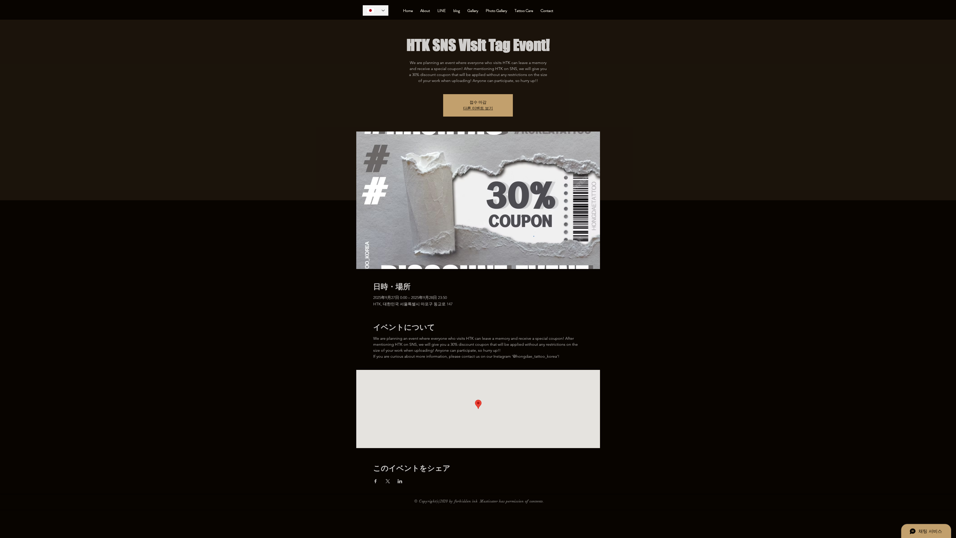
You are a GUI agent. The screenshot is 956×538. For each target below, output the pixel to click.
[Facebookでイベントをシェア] (375, 481)
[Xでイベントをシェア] (387, 481)
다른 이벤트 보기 (478, 108)
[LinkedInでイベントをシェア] (400, 481)
